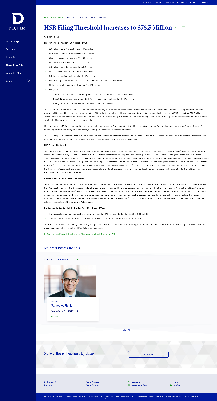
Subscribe (148, 354)
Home (46, 17)
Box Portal (48, 385)
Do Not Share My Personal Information (126, 398)
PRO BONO (170, 2)
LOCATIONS (147, 2)
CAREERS (204, 2)
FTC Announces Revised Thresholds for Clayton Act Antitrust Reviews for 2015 (80, 234)
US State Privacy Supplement (174, 396)
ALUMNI (193, 2)
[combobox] (68, 259)
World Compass (92, 382)
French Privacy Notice (191, 396)
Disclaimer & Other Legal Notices (76, 396)
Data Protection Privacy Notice (124, 396)
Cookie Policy (109, 396)
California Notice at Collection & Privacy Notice (150, 396)
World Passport (92, 385)
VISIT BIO (54, 316)
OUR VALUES (182, 2)
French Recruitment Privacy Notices (77, 398)
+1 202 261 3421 (72, 311)
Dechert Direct (50, 382)
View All (126, 330)
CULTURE (158, 2)
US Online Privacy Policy (95, 396)
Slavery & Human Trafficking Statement (101, 398)
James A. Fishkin (62, 305)
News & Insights (57, 17)
